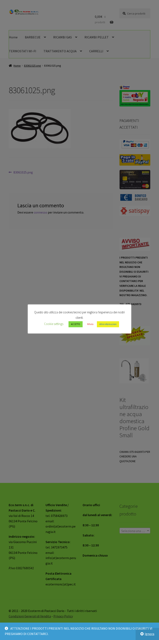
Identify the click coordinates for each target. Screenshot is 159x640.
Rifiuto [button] (90, 324)
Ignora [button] (149, 634)
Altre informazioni (108, 324)
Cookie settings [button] (53, 324)
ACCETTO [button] (75, 324)
